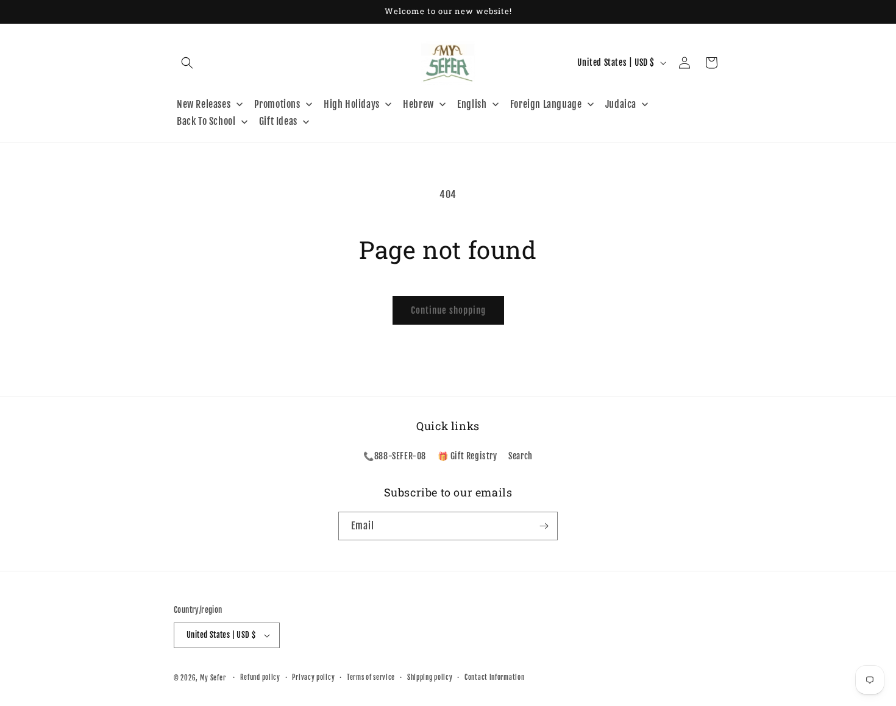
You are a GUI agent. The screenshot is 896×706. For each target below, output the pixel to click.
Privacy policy (313, 677)
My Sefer (213, 678)
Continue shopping (448, 310)
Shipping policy (430, 677)
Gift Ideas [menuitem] (278, 121)
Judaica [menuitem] (620, 104)
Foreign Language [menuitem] (546, 104)
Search (520, 456)
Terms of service (371, 677)
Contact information (494, 677)
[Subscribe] (543, 526)
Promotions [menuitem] (277, 104)
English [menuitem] (471, 104)
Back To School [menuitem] (206, 121)
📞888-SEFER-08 (394, 456)
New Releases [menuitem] (203, 104)
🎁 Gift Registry (467, 456)
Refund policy (260, 677)
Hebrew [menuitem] (418, 104)
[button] (187, 62)
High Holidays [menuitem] (352, 104)
